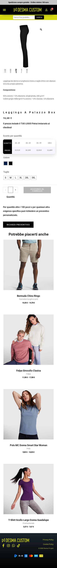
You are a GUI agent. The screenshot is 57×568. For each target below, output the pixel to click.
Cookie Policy (48, 544)
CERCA (39, 17)
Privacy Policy (48, 539)
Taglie (6, 172)
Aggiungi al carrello (37, 190)
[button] (4, 10)
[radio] (6, 163)
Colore (6, 157)
